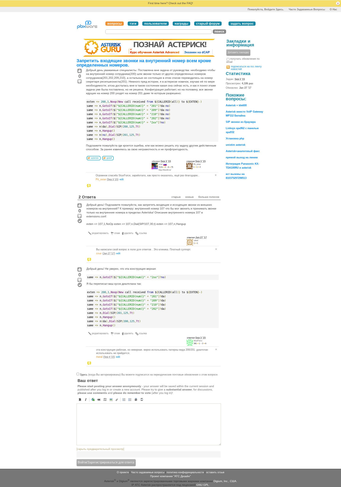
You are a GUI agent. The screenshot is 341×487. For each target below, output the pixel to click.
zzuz (161, 164)
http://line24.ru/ (165, 170)
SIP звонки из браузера (241, 121)
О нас (333, 9)
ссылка (143, 233)
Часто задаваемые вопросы (307, 9)
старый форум (208, 23)
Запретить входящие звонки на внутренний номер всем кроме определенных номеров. (144, 63)
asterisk (95, 158)
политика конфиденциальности (185, 472)
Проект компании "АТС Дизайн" (170, 476)
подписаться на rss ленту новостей (246, 67)
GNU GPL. (203, 484)
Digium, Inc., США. (225, 481)
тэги (133, 23)
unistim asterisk (235, 144)
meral (99, 356)
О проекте (123, 472)
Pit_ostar (197, 164)
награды (181, 23)
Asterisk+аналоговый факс (243, 151)
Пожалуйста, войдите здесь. (266, 9)
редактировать (100, 233)
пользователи (155, 23)
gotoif (109, 158)
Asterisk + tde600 (236, 105)
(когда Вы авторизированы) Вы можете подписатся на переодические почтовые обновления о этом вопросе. (149, 374)
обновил (161, 161)
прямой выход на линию (242, 157)
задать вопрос (242, 23)
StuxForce (198, 341)
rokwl (196, 240)
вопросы (114, 23)
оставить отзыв (215, 472)
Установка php (235, 138)
